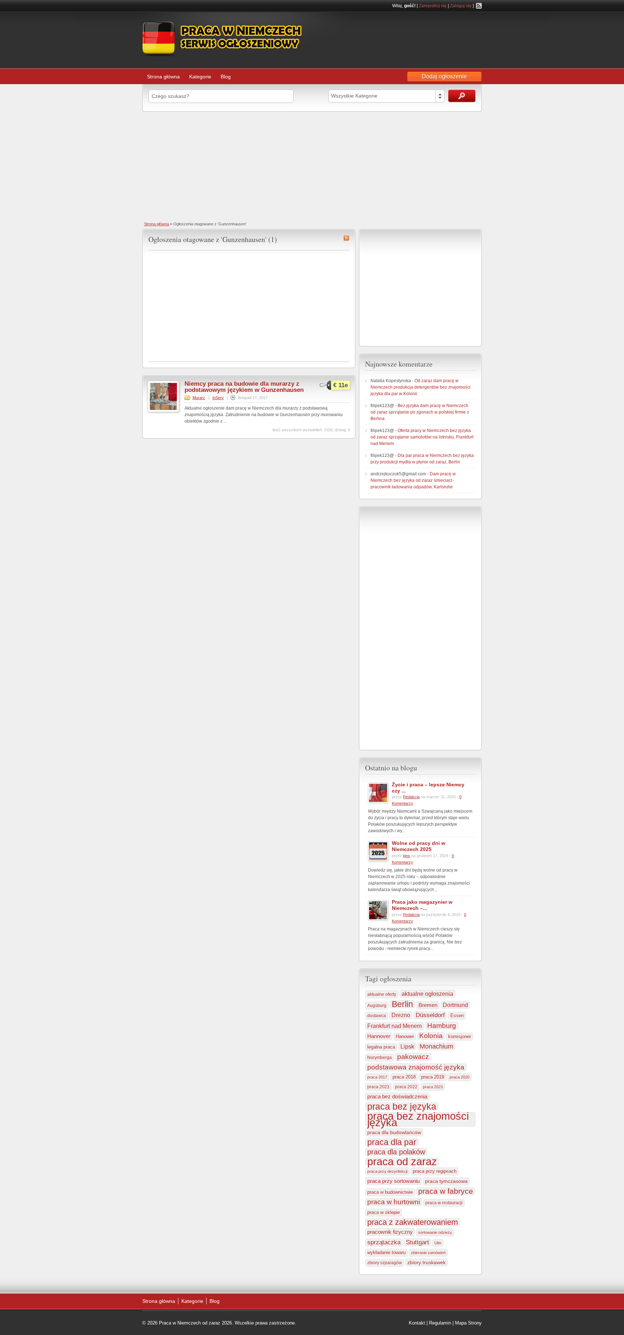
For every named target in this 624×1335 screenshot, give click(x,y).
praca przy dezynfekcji (387, 1171)
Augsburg (376, 1005)
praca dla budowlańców (394, 1132)
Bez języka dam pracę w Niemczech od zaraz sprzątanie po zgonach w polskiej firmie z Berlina (419, 412)
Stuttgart (417, 1242)
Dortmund (455, 1005)
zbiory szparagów (384, 1262)
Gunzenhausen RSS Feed (346, 238)
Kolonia (431, 1036)
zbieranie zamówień (428, 1252)
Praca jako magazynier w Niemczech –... (422, 905)
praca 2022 (406, 1086)
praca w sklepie (383, 1212)
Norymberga (379, 1057)
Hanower (405, 1036)
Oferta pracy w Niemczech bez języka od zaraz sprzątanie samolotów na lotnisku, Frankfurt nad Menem (421, 437)
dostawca (376, 1015)
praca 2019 (432, 1077)
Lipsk (407, 1046)
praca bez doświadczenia (397, 1096)
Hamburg (441, 1025)
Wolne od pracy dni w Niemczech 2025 (418, 846)
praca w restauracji (444, 1203)
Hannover (378, 1036)
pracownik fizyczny (390, 1232)
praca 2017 (377, 1077)
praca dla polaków (396, 1152)
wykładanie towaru (386, 1252)
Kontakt (417, 1323)
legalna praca (381, 1047)
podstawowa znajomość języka (415, 1067)
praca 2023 (433, 1087)
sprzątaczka (383, 1242)
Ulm (437, 1243)
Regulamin (440, 1323)
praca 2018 (404, 1077)
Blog (226, 76)
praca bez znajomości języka (418, 1119)
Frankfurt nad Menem (394, 1026)
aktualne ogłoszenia (427, 993)
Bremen (428, 1005)
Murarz (198, 398)
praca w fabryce (445, 1191)
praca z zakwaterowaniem (412, 1222)
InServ (218, 398)
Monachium (436, 1046)
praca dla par (391, 1142)
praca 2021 (378, 1087)
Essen (457, 1015)
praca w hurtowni (393, 1202)
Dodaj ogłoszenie (444, 76)
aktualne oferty (381, 994)
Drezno (400, 1015)
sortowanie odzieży (435, 1232)
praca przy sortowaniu (393, 1181)
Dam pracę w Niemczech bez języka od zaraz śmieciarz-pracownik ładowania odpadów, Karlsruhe (413, 480)
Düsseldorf (430, 1015)
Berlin (402, 1004)
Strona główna (163, 76)
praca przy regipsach (434, 1171)
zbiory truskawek (426, 1262)
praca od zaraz (402, 1162)
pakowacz (413, 1056)
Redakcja (411, 797)
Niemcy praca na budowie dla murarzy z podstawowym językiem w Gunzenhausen (244, 386)
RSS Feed (479, 6)
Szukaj (462, 96)
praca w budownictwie (390, 1192)
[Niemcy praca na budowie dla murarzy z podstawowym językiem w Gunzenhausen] (163, 410)
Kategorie (200, 76)
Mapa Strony (468, 1323)
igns (406, 856)
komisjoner (459, 1036)
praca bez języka (401, 1106)
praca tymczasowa (446, 1181)
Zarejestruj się (433, 5)
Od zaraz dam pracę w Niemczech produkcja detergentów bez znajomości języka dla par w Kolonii (420, 387)
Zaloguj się (461, 5)
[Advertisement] (312, 165)
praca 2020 (459, 1077)
